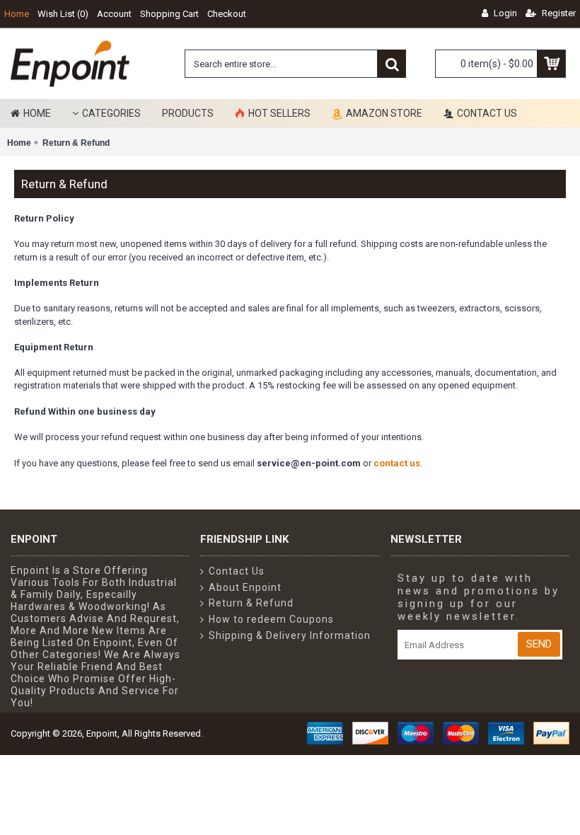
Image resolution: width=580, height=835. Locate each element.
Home (19, 143)
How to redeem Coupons (271, 619)
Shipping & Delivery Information (290, 635)
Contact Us (237, 571)
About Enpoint (245, 587)
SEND (539, 644)
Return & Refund (76, 143)
